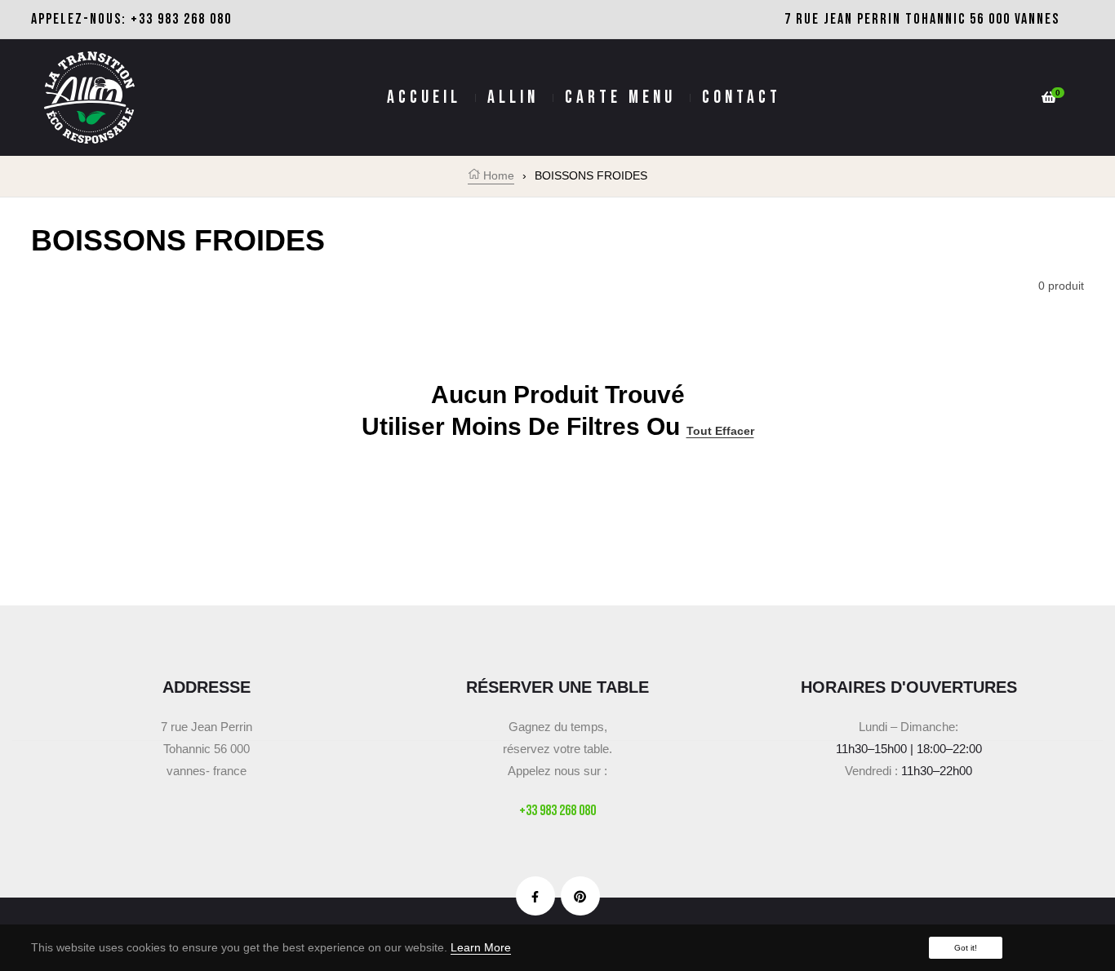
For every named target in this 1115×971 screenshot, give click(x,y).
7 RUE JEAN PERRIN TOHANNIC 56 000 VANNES (921, 19)
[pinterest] (580, 895)
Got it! (965, 947)
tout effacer (720, 430)
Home (497, 175)
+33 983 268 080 (181, 19)
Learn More (481, 947)
